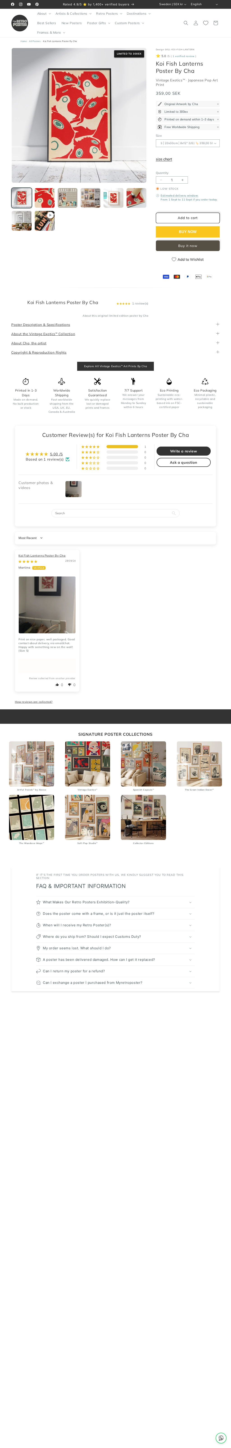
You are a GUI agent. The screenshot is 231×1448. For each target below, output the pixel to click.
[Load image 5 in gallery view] (113, 198)
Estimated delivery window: (180, 195)
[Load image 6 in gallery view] (136, 198)
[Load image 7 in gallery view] (21, 220)
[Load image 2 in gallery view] (44, 198)
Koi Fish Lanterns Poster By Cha (42, 555)
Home (24, 41)
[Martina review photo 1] (47, 605)
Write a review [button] (183, 451)
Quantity (162, 173)
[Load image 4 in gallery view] (90, 198)
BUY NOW (187, 232)
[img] (27, 561)
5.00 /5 (56, 454)
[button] (44, 13)
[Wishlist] (206, 23)
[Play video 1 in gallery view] (44, 220)
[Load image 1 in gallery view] (21, 198)
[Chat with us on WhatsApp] (221, 1438)
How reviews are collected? (34, 701)
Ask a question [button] (183, 462)
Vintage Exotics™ (171, 80)
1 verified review (183, 56)
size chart (164, 159)
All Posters (35, 41)
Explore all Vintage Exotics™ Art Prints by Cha (115, 366)
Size (159, 135)
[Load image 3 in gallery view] (67, 198)
